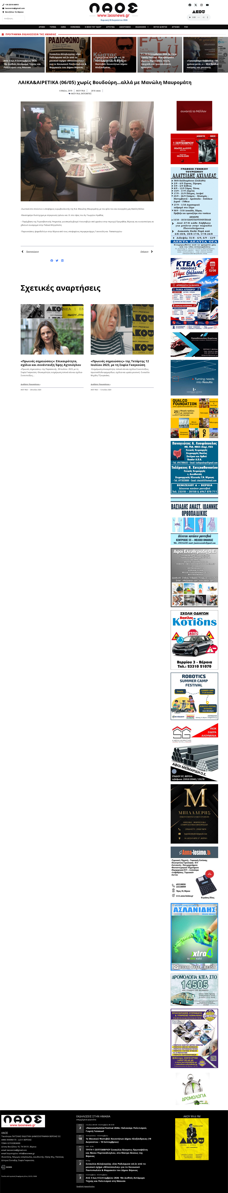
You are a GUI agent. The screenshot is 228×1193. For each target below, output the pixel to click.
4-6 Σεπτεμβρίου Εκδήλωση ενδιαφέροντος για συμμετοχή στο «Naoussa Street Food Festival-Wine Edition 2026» (204, 62)
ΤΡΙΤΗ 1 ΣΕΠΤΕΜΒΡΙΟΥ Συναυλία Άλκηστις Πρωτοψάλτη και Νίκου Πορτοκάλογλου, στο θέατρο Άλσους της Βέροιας (117, 1152)
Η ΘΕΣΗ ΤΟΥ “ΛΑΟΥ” (93, 27)
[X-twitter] (195, 5)
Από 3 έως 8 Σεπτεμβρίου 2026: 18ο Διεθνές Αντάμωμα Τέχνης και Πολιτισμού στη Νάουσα (115, 1179)
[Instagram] (201, 5)
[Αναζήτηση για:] (13, 18)
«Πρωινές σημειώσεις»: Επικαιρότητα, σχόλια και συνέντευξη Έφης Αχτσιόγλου (51, 363)
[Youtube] (207, 5)
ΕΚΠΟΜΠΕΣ (86, 93)
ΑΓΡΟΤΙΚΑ (110, 27)
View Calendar (85, 1186)
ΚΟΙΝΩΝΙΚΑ (75, 27)
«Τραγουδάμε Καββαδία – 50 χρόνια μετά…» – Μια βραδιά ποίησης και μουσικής (157, 64)
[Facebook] (189, 5)
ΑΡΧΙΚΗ (42, 27)
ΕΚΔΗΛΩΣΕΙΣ (140, 27)
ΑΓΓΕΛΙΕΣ (176, 27)
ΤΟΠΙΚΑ (53, 27)
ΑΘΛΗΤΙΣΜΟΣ (125, 27)
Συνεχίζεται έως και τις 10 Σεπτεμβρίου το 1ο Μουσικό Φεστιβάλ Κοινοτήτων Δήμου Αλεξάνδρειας (65, 62)
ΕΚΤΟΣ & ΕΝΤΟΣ (160, 27)
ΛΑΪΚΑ (63, 27)
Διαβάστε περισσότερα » (30, 384)
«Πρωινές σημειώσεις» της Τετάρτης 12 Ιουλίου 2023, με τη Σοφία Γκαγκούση (120, 363)
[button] (51, 260)
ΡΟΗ (186, 27)
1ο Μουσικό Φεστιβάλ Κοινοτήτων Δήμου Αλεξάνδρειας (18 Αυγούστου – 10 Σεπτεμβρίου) (118, 1140)
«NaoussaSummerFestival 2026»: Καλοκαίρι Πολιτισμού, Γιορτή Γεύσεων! (116, 1129)
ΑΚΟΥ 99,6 (75, 93)
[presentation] (3, 55)
